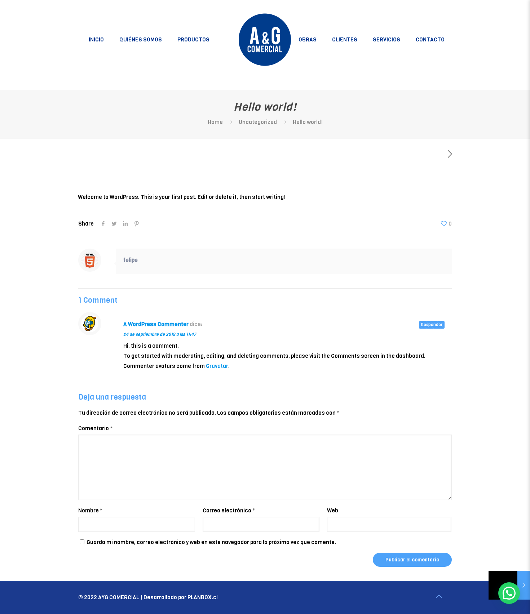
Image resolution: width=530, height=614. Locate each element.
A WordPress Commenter (156, 324)
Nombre (90, 510)
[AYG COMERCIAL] (265, 39)
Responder (431, 325)
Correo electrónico (229, 510)
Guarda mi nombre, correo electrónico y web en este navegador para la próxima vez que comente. (211, 542)
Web (332, 510)
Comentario (95, 428)
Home (215, 122)
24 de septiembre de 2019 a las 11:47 (159, 334)
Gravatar (217, 366)
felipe (130, 260)
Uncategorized (258, 122)
